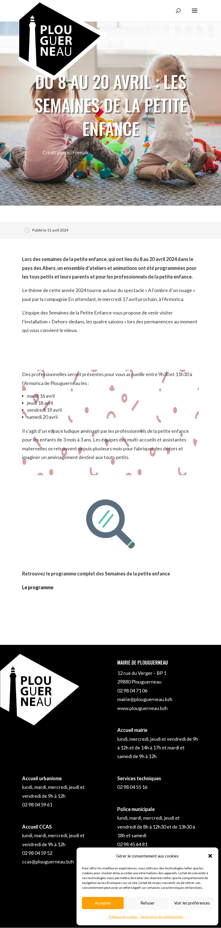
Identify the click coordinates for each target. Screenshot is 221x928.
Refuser (147, 902)
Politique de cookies (123, 917)
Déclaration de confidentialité (162, 917)
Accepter (103, 902)
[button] (210, 856)
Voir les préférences (192, 902)
